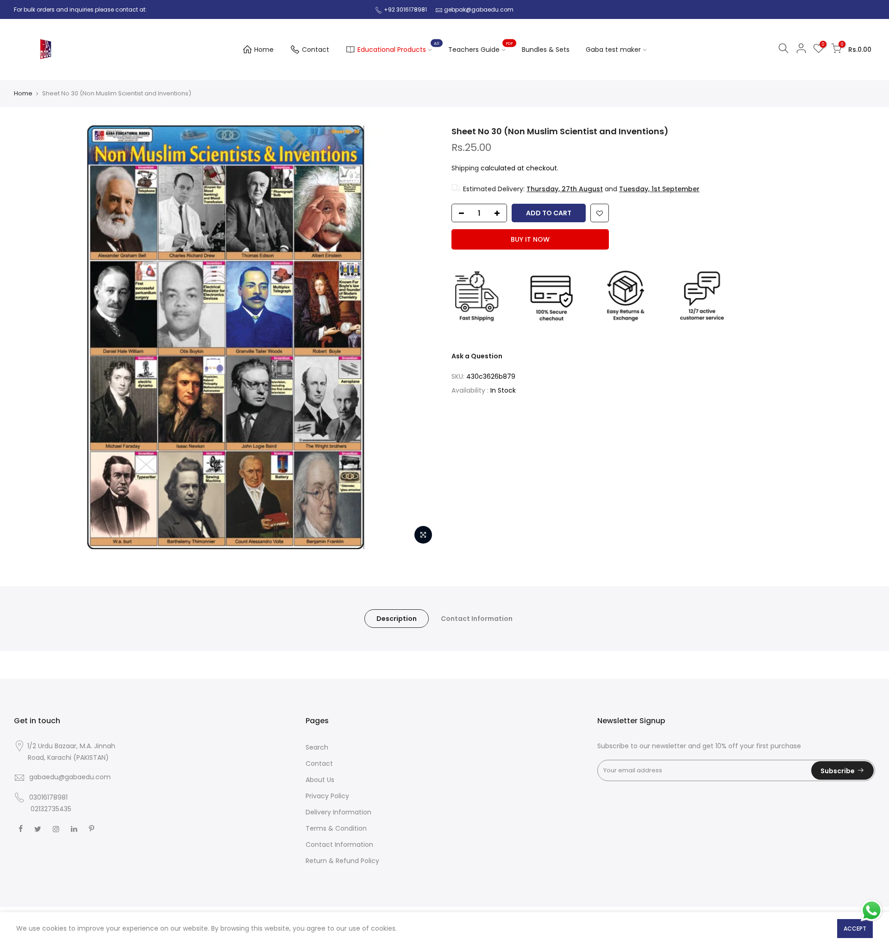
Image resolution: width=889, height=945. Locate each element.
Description (396, 618)
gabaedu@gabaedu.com (70, 777)
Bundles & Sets (546, 49)
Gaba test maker (613, 49)
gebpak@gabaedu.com (478, 9)
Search (317, 747)
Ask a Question (476, 356)
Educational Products (398, 48)
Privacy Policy (327, 796)
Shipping (465, 168)
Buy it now (530, 239)
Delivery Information (338, 812)
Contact (315, 49)
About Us (320, 779)
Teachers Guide (480, 48)
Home (264, 49)
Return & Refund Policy (342, 860)
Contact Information (477, 618)
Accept (855, 928)
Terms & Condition (336, 828)
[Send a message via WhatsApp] (871, 910)
